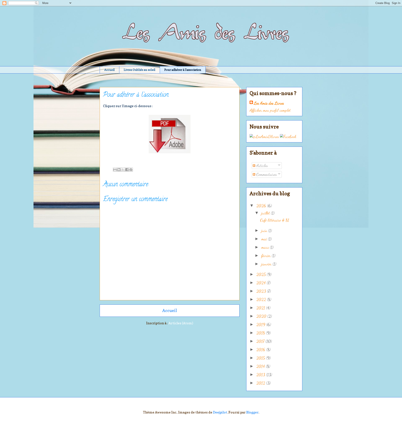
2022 (261, 299)
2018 (261, 332)
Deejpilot (220, 412)
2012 (261, 382)
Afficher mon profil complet (270, 110)
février (266, 255)
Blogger (252, 412)
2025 (261, 274)
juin (264, 230)
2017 (260, 341)
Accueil (109, 69)
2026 (261, 205)
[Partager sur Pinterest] (131, 169)
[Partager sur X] (123, 169)
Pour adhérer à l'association (182, 69)
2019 (261, 324)
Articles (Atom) (181, 323)
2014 (261, 366)
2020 (261, 316)
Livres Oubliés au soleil (139, 69)
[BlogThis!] (119, 169)
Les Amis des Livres (269, 103)
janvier (267, 263)
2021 (261, 307)
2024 (261, 282)
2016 (261, 349)
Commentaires (266, 174)
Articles (261, 165)
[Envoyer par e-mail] (115, 169)
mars (265, 247)
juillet (266, 213)
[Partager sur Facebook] (127, 169)
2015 (261, 357)
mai (264, 238)
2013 (261, 374)
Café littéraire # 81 (274, 220)
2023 (261, 291)
